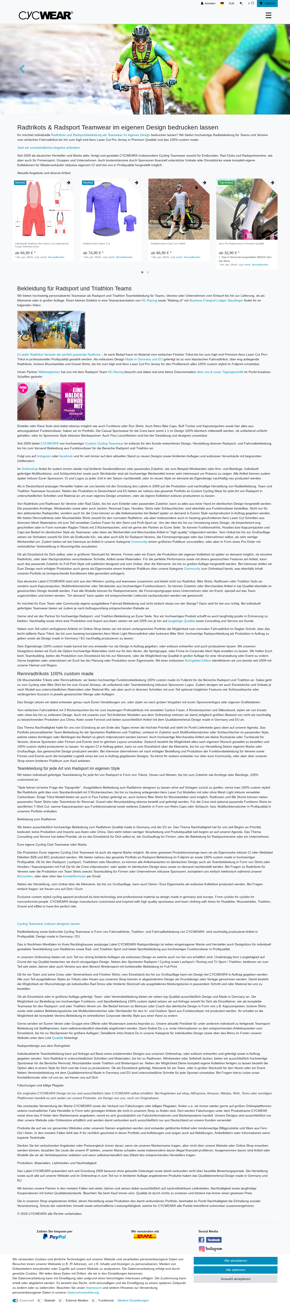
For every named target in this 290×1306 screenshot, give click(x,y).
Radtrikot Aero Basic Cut (96, 243)
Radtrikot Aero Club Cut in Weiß (168, 243)
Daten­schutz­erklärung (83, 1292)
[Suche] (241, 3)
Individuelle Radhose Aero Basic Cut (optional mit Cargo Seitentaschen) (41, 245)
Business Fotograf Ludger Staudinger (216, 300)
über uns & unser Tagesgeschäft (220, 372)
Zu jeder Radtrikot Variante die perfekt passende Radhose (59, 354)
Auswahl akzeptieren (236, 1279)
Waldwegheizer (49, 372)
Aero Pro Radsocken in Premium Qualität (241, 243)
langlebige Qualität (181, 621)
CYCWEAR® (50, 443)
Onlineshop (30, 469)
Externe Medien (77, 1300)
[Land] (222, 3)
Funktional (106, 1300)
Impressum (94, 1287)
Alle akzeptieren (235, 1260)
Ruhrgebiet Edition (198, 660)
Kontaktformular (74, 876)
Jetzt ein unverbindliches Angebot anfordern (48, 147)
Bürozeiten (25, 876)
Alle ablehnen (235, 1270)
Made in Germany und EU (144, 359)
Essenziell (27, 1300)
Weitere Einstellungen (133, 1300)
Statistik (49, 1300)
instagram (44, 456)
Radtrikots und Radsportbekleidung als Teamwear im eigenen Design (100, 135)
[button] (22, 69)
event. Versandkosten (52, 257)
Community (139, 541)
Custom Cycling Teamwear (104, 443)
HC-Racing (149, 300)
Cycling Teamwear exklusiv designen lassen (48, 924)
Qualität (57, 1038)
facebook (66, 456)
